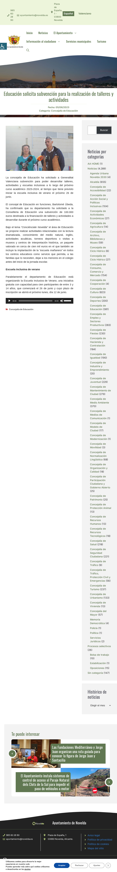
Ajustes (96, 865)
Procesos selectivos (99, 646)
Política (94, 633)
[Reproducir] (9, 300)
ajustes (27, 869)
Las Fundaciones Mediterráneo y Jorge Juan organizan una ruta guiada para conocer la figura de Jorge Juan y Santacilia (77, 753)
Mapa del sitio (96, 848)
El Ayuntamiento (63, 33)
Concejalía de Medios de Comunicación (98, 415)
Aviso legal (94, 835)
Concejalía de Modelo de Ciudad (98, 427)
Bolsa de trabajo (99, 654)
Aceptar (61, 865)
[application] (39, 301)
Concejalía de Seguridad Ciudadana (98, 553)
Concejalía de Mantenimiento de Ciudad (100, 390)
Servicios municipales (78, 41)
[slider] (68, 300)
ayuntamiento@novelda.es (34, 15)
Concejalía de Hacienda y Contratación (98, 342)
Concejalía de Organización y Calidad (99, 468)
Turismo (101, 41)
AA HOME (93, 163)
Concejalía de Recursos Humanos (98, 520)
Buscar (104, 130)
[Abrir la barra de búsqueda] (28, 50)
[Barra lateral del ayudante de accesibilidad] (3, 46)
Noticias (43, 33)
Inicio (29, 33)
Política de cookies (98, 844)
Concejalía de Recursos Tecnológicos (98, 532)
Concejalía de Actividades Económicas (98, 215)
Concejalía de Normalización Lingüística (98, 456)
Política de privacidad (100, 839)
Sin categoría (95, 672)
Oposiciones (97, 668)
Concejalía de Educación (64, 110)
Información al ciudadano (41, 41)
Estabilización (98, 663)
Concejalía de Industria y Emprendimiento (99, 366)
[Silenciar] (61, 300)
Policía (94, 628)
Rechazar (79, 865)
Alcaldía (94, 182)
